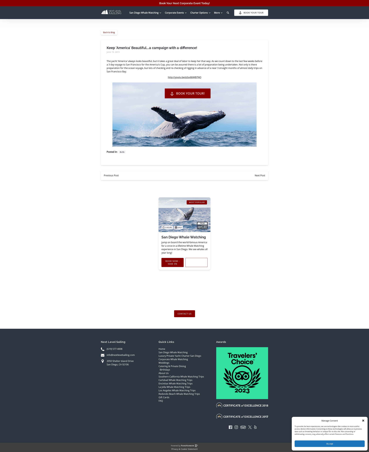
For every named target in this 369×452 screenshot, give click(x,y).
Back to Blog (109, 32)
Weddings (164, 362)
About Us (164, 373)
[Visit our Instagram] (236, 427)
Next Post (260, 175)
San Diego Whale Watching (183, 237)
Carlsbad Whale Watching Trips (175, 380)
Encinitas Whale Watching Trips (176, 383)
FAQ (161, 400)
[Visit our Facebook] (230, 427)
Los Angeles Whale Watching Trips (177, 390)
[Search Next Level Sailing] (227, 12)
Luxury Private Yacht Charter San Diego (180, 355)
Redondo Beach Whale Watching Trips (179, 393)
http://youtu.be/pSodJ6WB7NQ (184, 77)
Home (162, 348)
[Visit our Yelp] (255, 427)
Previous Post (111, 175)
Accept (329, 443)
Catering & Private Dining (172, 366)
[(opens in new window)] (242, 348)
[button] (363, 420)
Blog (122, 152)
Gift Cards (164, 397)
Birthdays (165, 369)
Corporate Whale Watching (173, 359)
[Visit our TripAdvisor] (243, 427)
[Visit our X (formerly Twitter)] (250, 427)
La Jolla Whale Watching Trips (174, 387)
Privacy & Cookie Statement (184, 449)
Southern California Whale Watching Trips (181, 376)
